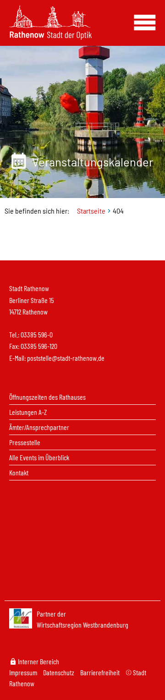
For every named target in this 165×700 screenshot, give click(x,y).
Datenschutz (59, 672)
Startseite (91, 210)
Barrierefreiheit (100, 672)
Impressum (23, 672)
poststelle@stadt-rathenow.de (65, 357)
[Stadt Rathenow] (50, 21)
